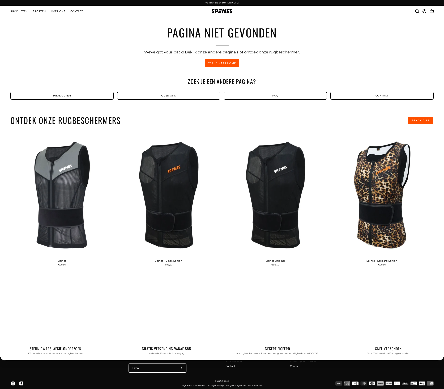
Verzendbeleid (255, 385)
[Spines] (222, 11)
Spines (62, 261)
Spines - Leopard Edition (381, 261)
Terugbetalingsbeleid (236, 385)
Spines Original (275, 261)
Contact (230, 366)
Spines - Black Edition (168, 261)
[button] (39, 11)
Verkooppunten (234, 360)
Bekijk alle (420, 120)
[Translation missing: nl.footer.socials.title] (12, 383)
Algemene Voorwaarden (193, 385)
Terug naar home (222, 63)
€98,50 (62, 265)
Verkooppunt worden (303, 360)
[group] (222, 2)
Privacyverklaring (215, 385)
